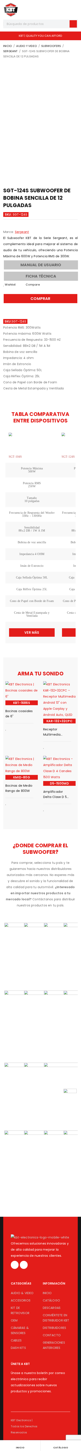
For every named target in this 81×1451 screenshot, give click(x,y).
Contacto (52, 1335)
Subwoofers (51, 46)
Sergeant (10, 51)
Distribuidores (54, 1328)
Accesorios (20, 1300)
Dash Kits (18, 1348)
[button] (41, 265)
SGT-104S (15, 456)
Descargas (52, 1308)
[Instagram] (15, 1265)
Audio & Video (22, 1293)
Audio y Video (26, 46)
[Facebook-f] (24, 1265)
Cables (16, 1340)
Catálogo (51, 1300)
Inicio (7, 46)
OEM (14, 1320)
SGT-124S (68, 456)
